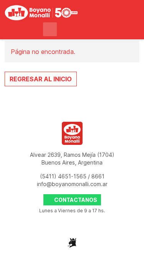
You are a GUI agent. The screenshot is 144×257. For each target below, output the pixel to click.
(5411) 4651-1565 (64, 176)
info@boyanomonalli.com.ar (72, 184)
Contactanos (75, 200)
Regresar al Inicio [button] (41, 79)
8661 (97, 176)
